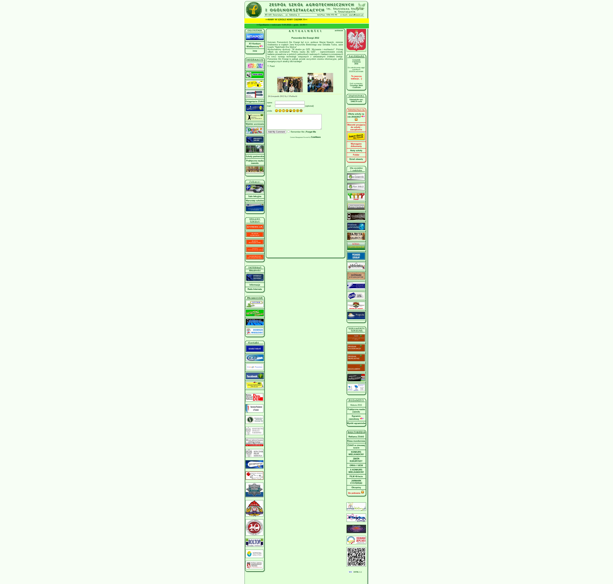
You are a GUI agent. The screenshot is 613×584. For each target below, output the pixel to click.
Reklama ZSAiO (356, 436)
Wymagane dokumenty (356, 145)
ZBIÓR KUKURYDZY (356, 460)
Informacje (255, 285)
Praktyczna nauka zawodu (255, 162)
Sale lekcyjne (254, 196)
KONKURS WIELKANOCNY (356, 453)
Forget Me (311, 132)
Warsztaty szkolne (255, 200)
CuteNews (316, 137)
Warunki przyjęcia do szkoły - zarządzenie (356, 127)
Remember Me (297, 132)
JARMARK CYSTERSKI (356, 482)
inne (255, 51)
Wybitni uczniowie (255, 124)
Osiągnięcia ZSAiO (255, 101)
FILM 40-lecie (356, 476)
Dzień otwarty (356, 159)
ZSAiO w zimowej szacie (356, 446)
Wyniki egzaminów (356, 423)
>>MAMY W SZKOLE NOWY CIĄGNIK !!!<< (271, 19)
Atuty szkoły (356, 150)
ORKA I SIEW (356, 465)
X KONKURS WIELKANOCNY (356, 471)
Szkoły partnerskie (255, 156)
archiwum (339, 30)
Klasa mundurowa (356, 441)
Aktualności (255, 270)
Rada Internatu (255, 289)
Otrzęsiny (356, 487)
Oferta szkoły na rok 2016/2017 (356, 115)
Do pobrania (354, 493)
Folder (356, 155)
